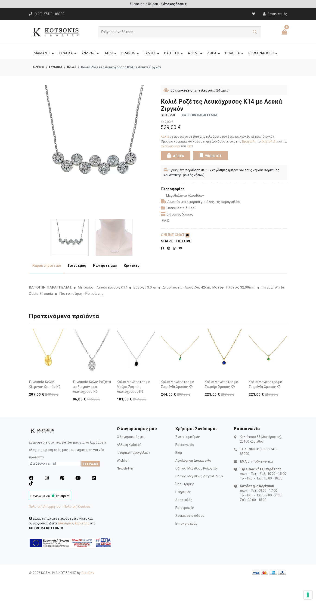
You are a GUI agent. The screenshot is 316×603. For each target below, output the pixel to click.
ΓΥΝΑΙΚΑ (66, 53)
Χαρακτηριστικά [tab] (46, 265)
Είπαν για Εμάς (186, 523)
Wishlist (123, 460)
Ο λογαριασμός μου (131, 437)
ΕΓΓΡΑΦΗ (90, 464)
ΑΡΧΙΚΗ (38, 67)
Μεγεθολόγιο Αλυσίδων (185, 196)
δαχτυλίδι (269, 141)
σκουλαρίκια (170, 146)
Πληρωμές (183, 492)
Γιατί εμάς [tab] (77, 265)
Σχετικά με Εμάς (187, 437)
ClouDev (87, 573)
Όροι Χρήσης (185, 484)
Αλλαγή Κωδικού (129, 445)
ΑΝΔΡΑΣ (88, 53)
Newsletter (125, 468)
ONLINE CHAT (173, 235)
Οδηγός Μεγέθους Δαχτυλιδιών (199, 476)
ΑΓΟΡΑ (178, 156)
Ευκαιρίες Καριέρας (73, 523)
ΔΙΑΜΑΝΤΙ (42, 53)
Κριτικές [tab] (131, 265)
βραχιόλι (249, 141)
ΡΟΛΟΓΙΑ (232, 53)
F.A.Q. (166, 221)
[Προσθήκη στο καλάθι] (63, 364)
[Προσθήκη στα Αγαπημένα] (63, 373)
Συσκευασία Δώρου (189, 515)
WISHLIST (213, 156)
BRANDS (128, 53)
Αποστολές (183, 500)
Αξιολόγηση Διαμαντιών (193, 460)
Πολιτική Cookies (77, 506)
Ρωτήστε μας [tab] (105, 265)
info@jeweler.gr (262, 461)
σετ (189, 146)
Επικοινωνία (184, 445)
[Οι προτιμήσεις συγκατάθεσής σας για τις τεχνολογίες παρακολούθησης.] (308, 594)
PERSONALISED (261, 53)
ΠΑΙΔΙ (108, 53)
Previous (31, 150)
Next (152, 150)
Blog (178, 452)
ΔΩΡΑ (212, 53)
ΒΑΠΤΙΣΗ (171, 53)
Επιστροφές (184, 508)
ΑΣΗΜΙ (193, 53)
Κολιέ (71, 67)
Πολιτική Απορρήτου (44, 506)
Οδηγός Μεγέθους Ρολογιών (196, 468)
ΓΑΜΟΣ (150, 53)
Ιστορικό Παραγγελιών (133, 452)
